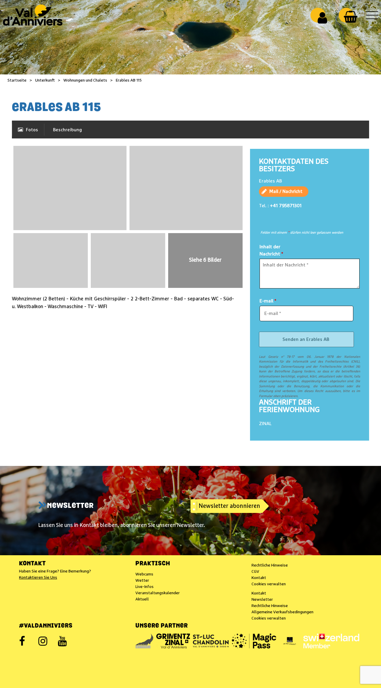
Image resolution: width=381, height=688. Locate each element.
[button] (350, 17)
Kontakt (32, 564)
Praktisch (152, 564)
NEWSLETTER (70, 506)
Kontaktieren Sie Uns (38, 577)
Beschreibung (67, 129)
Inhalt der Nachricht (271, 250)
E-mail (268, 301)
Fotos (32, 129)
